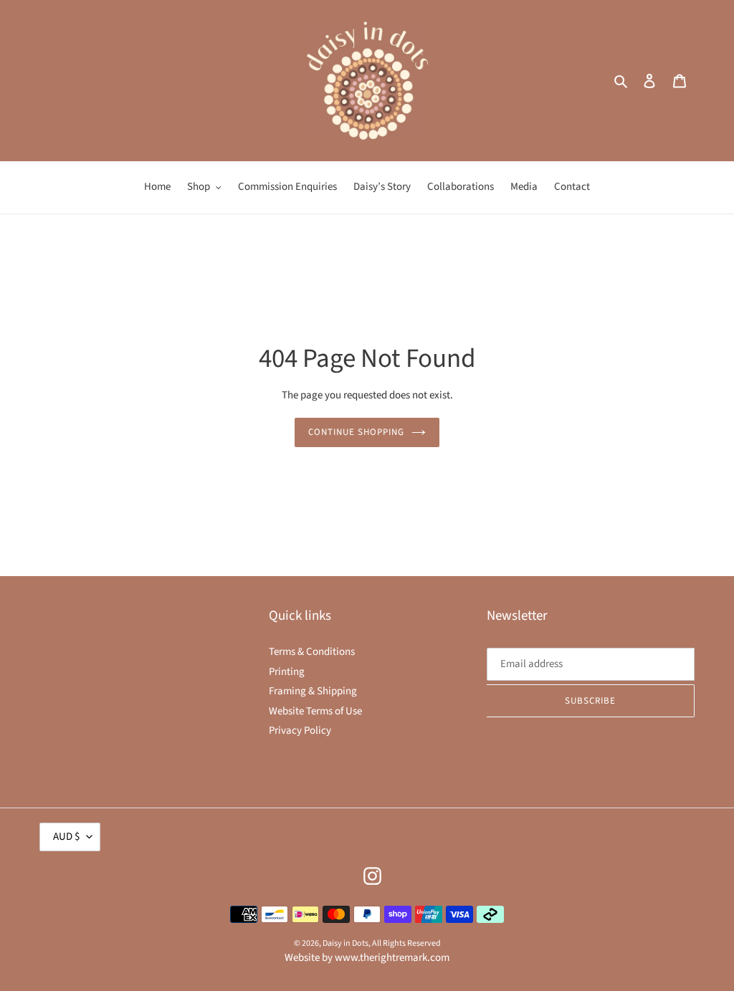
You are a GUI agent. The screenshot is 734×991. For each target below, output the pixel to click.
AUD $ (66, 836)
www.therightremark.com (392, 957)
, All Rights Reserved (404, 943)
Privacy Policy (300, 730)
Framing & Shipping (313, 691)
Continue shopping (356, 432)
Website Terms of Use (315, 711)
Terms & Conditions (312, 651)
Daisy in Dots (345, 943)
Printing (287, 671)
